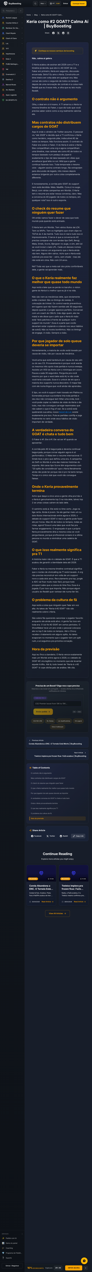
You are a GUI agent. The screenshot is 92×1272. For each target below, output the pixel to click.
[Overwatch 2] (22, 74)
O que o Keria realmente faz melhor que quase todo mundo (52, 788)
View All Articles (56, 913)
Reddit (65, 836)
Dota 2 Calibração (57, 727)
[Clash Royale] (22, 33)
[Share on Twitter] (58, 33)
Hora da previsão (37, 818)
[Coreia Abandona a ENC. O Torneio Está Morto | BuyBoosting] (41, 885)
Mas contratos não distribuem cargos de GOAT (48, 778)
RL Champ (50, 721)
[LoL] (22, 43)
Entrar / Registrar (12, 1266)
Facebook (38, 836)
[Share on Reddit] (63, 33)
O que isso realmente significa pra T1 (44, 808)
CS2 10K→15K (37, 721)
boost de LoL (65, 412)
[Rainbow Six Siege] (22, 28)
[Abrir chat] (84, 1260)
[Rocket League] (22, 17)
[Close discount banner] (86, 1268)
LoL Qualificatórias (64, 721)
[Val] (22, 69)
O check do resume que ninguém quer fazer (47, 783)
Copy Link (79, 836)
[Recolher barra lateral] (20, 10)
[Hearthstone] (22, 53)
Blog (36, 15)
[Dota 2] (22, 58)
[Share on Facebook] (53, 33)
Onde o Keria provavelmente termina (44, 803)
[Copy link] (68, 33)
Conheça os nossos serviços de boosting (56, 51)
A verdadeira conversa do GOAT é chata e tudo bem (50, 798)
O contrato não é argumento (41, 773)
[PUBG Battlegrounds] (22, 64)
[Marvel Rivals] (22, 84)
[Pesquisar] (35, 3)
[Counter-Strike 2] (22, 22)
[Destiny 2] (22, 79)
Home (28, 15)
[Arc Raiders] (22, 89)
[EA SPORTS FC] (22, 100)
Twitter (52, 836)
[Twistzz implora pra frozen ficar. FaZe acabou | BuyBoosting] (74, 885)
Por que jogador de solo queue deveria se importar (49, 793)
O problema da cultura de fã (41, 813)
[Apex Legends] (22, 95)
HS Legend (78, 721)
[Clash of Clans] (22, 38)
